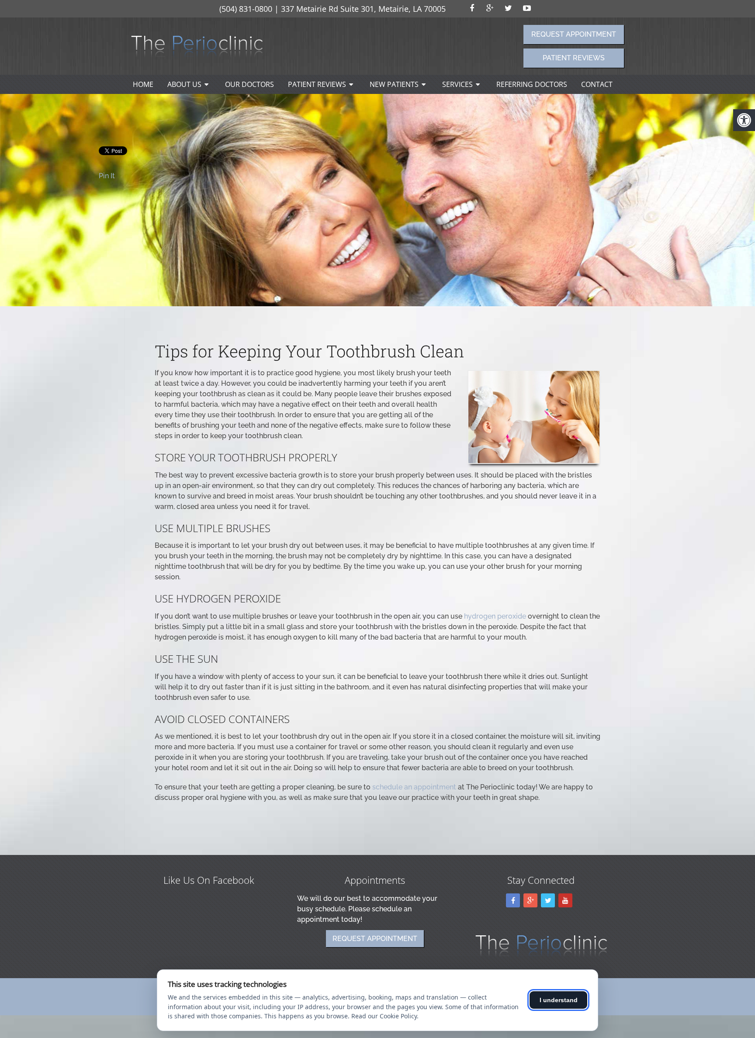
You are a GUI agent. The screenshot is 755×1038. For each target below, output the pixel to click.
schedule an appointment (414, 787)
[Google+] (530, 900)
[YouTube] (565, 900)
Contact (597, 84)
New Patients (394, 84)
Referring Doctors (531, 84)
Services (457, 84)
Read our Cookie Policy (384, 1016)
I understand (559, 999)
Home (143, 84)
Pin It (107, 176)
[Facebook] (513, 900)
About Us (184, 84)
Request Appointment (573, 34)
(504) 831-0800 (245, 8)
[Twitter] (548, 900)
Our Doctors (249, 84)
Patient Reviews (574, 58)
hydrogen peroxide (495, 616)
